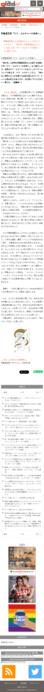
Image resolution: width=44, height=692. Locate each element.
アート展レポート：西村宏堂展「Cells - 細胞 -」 (22, 421)
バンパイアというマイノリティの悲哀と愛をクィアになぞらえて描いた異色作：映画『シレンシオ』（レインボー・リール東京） (23, 447)
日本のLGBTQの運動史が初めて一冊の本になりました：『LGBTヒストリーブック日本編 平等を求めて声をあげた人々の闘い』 (23, 515)
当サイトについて (10, 683)
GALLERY (22, 647)
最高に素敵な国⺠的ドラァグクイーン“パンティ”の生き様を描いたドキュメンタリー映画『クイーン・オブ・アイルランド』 (23, 504)
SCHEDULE (22, 637)
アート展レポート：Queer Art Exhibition (18, 510)
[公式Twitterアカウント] (35, 671)
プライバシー (35, 683)
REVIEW (14, 25)
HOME (4, 25)
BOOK (23, 25)
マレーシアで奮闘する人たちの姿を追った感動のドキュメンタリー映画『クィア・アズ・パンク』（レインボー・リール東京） (23, 461)
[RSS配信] (8, 671)
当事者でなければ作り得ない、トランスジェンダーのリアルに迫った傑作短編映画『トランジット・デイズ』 (23, 492)
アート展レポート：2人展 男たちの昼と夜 (19, 498)
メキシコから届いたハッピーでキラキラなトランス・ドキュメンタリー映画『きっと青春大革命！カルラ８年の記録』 (23, 433)
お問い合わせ (22, 687)
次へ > (38, 392)
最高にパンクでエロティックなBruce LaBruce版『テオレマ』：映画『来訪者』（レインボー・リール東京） (23, 469)
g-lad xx (11, 4)
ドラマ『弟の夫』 (11, 92)
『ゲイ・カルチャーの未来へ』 (14, 359)
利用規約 (23, 683)
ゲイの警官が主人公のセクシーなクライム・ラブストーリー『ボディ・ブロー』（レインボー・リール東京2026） (23, 484)
